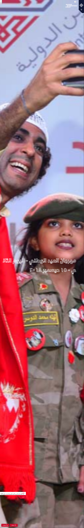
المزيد (23, 496)
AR (75, 1)
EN (76, 1)
